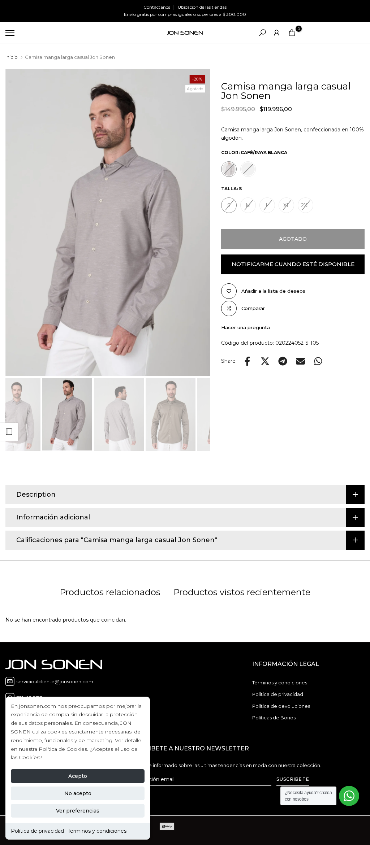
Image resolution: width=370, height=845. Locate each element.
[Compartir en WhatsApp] (318, 361)
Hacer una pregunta (245, 327)
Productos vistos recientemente (241, 592)
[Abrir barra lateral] (9, 432)
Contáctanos (156, 7)
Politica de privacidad (37, 831)
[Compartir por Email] (300, 361)
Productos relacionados (110, 592)
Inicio (11, 57)
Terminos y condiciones (97, 831)
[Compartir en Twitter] (265, 361)
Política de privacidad (277, 694)
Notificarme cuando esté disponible (293, 264)
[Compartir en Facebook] (247, 361)
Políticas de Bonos (274, 717)
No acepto (77, 793)
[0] (292, 33)
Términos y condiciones (279, 682)
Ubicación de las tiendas (202, 7)
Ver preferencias (77, 810)
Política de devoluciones (281, 706)
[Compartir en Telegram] (283, 361)
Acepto (77, 776)
